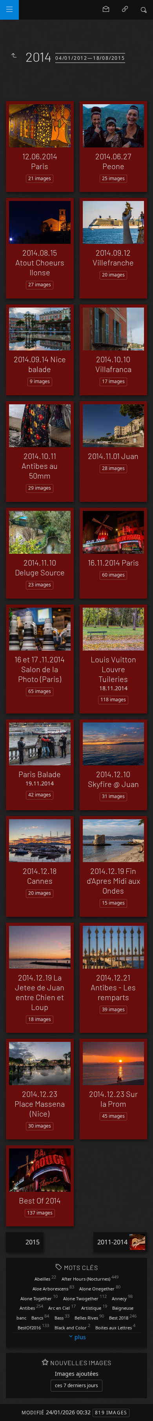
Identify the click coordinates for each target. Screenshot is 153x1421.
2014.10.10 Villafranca (113, 364)
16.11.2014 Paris (113, 562)
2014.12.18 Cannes (39, 875)
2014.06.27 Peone (113, 161)
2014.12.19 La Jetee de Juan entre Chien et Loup (39, 992)
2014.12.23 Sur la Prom (113, 1098)
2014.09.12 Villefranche (113, 257)
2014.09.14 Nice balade (40, 364)
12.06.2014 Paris (39, 161)
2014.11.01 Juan (113, 456)
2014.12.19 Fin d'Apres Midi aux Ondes (113, 880)
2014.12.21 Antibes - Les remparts (113, 987)
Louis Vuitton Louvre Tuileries (113, 669)
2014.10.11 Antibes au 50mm (40, 465)
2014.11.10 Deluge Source (40, 567)
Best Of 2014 (40, 1200)
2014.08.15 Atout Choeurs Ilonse (39, 262)
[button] (12, 1409)
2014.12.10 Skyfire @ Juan (113, 779)
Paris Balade (39, 774)
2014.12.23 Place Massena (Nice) (40, 1103)
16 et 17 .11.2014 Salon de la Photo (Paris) (40, 669)
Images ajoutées (76, 1373)
